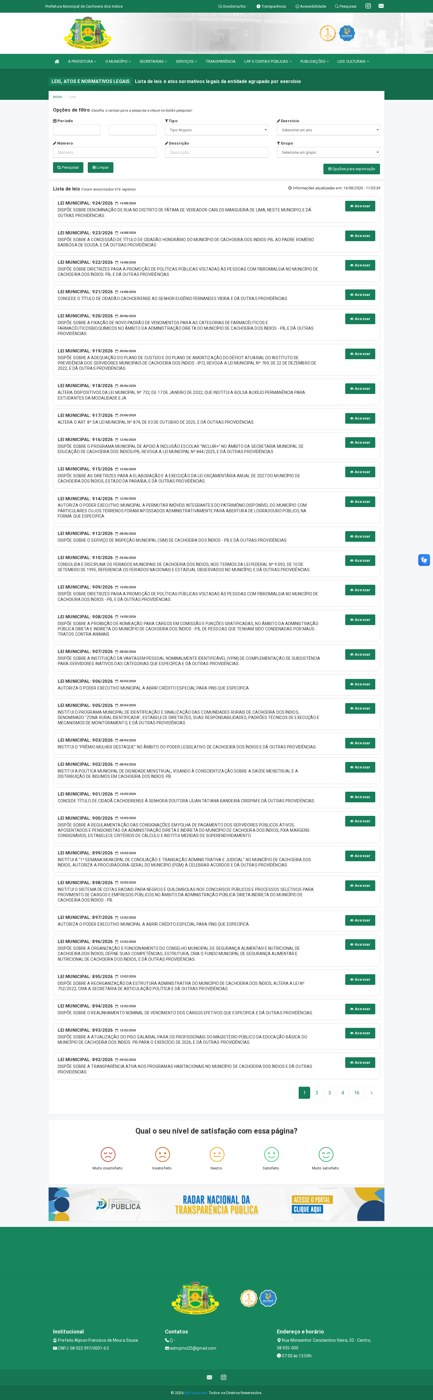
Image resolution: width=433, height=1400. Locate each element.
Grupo (286, 143)
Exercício (289, 121)
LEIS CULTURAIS (352, 61)
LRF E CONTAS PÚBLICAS (266, 61)
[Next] (372, 1093)
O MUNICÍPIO (116, 61)
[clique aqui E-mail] (209, 1377)
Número (64, 143)
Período (65, 121)
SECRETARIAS (152, 61)
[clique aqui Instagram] (224, 1377)
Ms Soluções (195, 1393)
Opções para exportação (353, 169)
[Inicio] (57, 61)
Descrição (178, 143)
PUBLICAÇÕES (313, 61)
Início (57, 97)
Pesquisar (70, 167)
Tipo (172, 121)
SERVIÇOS (185, 61)
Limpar (102, 167)
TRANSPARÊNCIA (221, 61)
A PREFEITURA (81, 61)
